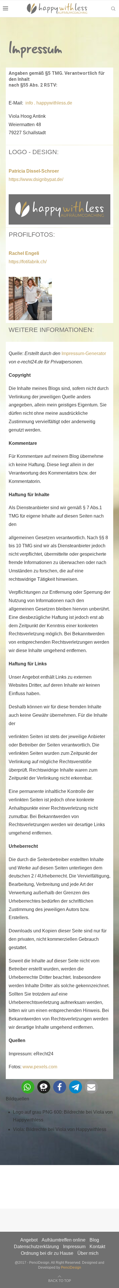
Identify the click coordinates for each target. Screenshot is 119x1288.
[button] (27, 1086)
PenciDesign (71, 1267)
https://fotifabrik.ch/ (28, 261)
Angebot (29, 1239)
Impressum (74, 1246)
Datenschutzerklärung (36, 1246)
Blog (94, 1239)
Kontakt (97, 1246)
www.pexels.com (40, 1066)
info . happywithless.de (48, 102)
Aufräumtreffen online (63, 1239)
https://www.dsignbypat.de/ (36, 179)
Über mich (87, 1253)
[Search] (113, 8)
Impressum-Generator (84, 353)
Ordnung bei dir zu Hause (47, 1253)
